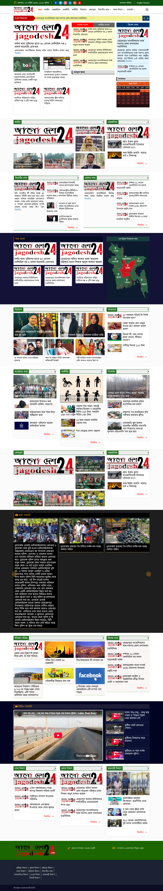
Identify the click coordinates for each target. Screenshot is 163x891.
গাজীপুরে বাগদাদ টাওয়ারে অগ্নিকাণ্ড (41, 798)
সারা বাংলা (20, 238)
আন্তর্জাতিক (56, 9)
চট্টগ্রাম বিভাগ (47, 868)
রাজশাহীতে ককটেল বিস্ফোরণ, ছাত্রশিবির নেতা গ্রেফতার (134, 801)
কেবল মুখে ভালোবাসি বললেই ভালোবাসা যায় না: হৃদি (35, 333)
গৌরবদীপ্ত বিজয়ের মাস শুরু (57, 680)
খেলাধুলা (92, 9)
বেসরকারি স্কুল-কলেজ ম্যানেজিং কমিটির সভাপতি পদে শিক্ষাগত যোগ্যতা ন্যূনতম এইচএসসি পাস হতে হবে (126, 427)
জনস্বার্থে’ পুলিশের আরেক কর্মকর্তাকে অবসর (41, 424)
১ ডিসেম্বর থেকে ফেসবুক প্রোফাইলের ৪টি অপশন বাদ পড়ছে (88, 689)
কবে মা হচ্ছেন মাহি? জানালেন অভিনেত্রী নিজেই (57, 359)
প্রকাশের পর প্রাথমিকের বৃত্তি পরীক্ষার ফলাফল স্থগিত (135, 414)
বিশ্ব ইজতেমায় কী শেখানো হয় (89, 660)
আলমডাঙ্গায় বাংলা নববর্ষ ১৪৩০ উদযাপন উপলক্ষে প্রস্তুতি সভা (131, 206)
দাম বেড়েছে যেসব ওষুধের (88, 430)
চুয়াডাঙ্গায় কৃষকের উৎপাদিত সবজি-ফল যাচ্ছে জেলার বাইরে (35, 548)
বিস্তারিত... (19, 53)
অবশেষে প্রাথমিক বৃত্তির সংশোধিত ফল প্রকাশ (133, 403)
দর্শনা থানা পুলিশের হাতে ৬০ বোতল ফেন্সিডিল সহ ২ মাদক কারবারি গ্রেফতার (40, 45)
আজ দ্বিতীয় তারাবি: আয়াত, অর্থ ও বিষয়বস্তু (135, 154)
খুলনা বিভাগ (34, 868)
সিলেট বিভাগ (34, 878)
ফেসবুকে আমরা (79, 72)
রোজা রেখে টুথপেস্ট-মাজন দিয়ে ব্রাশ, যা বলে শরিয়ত (26, 655)
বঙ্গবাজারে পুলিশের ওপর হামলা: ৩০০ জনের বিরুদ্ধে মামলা (33, 781)
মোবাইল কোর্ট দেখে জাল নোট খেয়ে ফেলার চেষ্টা (125, 791)
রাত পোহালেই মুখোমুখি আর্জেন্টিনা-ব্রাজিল (86, 503)
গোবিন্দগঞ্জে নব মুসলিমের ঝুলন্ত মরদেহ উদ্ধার (68, 219)
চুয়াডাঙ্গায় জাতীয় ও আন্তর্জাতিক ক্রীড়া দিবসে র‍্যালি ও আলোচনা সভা (125, 679)
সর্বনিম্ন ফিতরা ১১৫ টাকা (134, 345)
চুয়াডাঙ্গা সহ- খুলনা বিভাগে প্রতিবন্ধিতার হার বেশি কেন (81, 399)
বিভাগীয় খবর (104, 9)
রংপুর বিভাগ (35, 874)
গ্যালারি (130, 9)
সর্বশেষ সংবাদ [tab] (82, 25)
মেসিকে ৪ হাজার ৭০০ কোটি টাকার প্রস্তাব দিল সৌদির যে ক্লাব (42, 471)
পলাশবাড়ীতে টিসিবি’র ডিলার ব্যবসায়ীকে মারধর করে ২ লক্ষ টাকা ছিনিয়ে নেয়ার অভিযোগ (62, 194)
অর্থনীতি (75, 9)
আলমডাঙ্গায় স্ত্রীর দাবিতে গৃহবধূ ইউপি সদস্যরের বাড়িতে (54, 101)
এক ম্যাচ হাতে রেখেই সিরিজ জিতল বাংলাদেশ (88, 468)
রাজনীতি (66, 9)
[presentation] (144, 18)
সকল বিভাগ (118, 9)
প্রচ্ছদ (40, 9)
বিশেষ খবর (133, 24)
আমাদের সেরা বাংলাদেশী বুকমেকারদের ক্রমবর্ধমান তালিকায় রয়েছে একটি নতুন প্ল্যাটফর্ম (25, 78)
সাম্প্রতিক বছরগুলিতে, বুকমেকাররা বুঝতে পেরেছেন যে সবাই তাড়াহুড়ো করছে (56, 75)
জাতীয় (47, 9)
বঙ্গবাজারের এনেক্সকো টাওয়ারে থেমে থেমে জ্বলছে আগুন (34, 807)
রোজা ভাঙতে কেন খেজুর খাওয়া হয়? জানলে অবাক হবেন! (134, 326)
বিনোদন (83, 9)
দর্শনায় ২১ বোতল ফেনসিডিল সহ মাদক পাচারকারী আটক (132, 69)
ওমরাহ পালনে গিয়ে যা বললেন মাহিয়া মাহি (82, 335)
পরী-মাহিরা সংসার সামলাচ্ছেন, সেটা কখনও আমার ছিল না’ (89, 359)
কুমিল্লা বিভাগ (21, 868)
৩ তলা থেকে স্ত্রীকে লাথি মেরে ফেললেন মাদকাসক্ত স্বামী (134, 812)
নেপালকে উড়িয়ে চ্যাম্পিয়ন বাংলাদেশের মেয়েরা (25, 503)
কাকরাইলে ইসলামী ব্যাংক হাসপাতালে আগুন (69, 184)
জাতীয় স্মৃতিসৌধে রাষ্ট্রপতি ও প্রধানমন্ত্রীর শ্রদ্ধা (57, 165)
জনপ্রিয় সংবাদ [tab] (103, 25)
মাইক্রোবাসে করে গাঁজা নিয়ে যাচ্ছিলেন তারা (42, 414)
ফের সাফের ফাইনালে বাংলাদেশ (58, 504)
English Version (143, 3)
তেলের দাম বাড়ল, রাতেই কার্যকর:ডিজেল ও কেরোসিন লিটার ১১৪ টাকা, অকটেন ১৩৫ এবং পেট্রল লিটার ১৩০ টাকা (81, 410)
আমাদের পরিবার (125, 3)
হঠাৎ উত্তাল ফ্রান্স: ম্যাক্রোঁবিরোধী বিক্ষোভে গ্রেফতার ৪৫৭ (133, 144)
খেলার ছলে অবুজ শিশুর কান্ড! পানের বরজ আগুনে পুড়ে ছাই (126, 394)
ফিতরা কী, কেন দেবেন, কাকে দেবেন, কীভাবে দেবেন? (133, 337)
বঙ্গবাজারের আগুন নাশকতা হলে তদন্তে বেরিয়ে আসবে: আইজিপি (89, 131)
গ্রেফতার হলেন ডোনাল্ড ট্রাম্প (122, 136)
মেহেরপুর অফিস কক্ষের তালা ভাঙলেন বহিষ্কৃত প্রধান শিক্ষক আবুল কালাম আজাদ (92, 42)
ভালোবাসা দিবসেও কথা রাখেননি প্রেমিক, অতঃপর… (42, 403)
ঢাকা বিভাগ (21, 871)
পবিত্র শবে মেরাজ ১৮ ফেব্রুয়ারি (55, 662)
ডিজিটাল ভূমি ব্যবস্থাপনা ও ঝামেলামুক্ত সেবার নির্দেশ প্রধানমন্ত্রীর (87, 147)
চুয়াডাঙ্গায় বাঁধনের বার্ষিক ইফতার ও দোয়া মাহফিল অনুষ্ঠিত (131, 216)
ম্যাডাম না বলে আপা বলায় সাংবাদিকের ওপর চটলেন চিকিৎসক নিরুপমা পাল (63, 207)
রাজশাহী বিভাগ (49, 874)
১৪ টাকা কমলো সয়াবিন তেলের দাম (86, 421)
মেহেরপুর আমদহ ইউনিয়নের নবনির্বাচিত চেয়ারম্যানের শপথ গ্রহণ (93, 53)
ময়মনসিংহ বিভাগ (21, 874)
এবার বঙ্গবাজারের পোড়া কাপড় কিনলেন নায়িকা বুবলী (42, 789)
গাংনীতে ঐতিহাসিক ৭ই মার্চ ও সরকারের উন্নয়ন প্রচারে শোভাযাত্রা (35, 394)
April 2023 (133, 83)
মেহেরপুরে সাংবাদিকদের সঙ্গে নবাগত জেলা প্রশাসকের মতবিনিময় (92, 63)
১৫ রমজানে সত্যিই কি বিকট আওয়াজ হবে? (135, 316)
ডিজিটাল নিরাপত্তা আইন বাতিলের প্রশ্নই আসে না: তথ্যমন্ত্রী (43, 141)
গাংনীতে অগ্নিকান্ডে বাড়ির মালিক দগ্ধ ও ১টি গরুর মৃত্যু (57, 18)
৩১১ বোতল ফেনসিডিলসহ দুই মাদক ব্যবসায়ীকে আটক (135, 823)
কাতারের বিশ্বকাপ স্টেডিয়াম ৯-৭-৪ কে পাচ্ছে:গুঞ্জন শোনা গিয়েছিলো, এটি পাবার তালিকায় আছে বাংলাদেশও (26, 691)
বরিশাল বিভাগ (33, 871)
